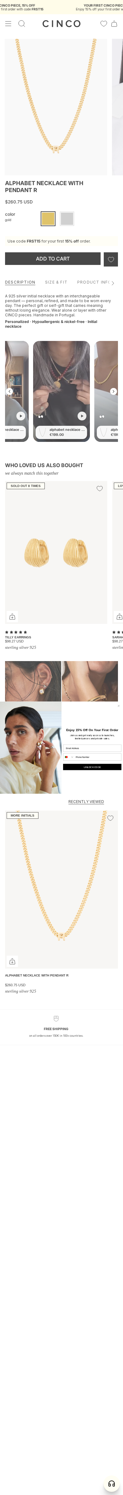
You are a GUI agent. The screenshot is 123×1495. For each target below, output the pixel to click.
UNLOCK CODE (92, 767)
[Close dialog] (119, 706)
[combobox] (68, 756)
